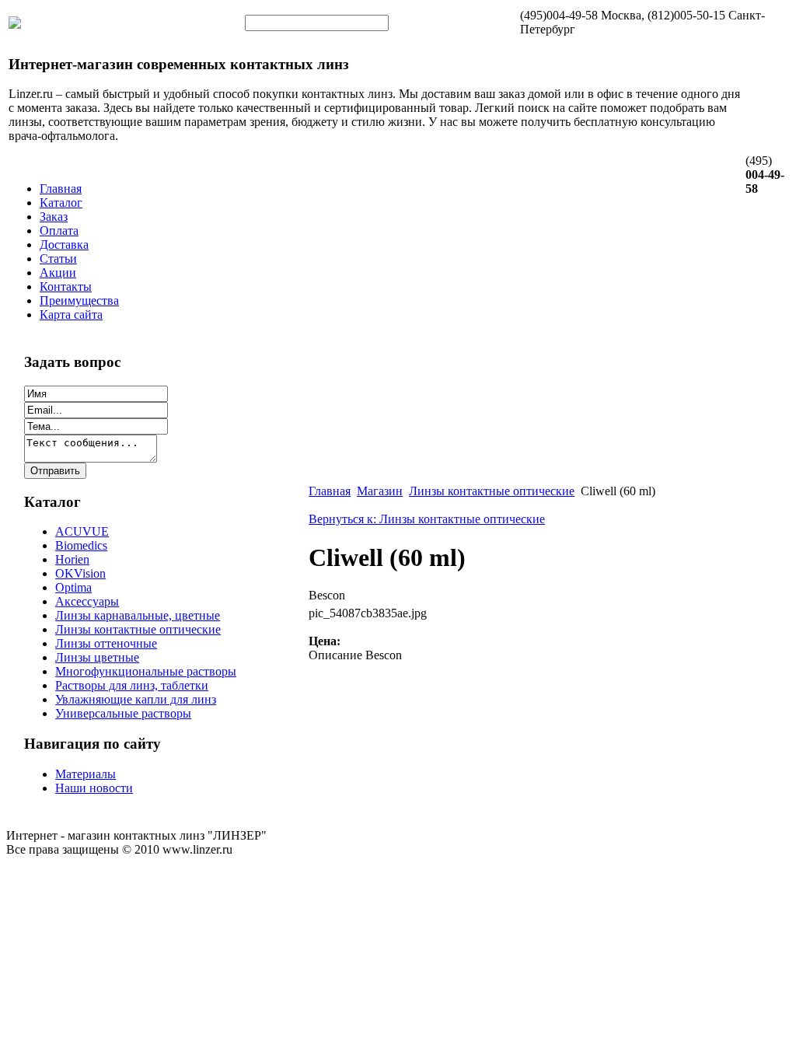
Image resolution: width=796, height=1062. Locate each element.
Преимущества (79, 300)
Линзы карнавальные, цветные (137, 615)
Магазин (380, 491)
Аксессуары (87, 601)
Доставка (64, 244)
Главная (61, 188)
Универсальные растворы (123, 713)
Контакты (66, 286)
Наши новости (94, 788)
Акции (58, 272)
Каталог (61, 202)
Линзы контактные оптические (138, 629)
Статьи (58, 258)
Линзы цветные (97, 657)
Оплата (59, 230)
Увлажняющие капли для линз (135, 699)
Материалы (85, 774)
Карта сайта (71, 314)
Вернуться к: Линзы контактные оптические (427, 519)
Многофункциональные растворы (145, 671)
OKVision (80, 573)
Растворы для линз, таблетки (131, 685)
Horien (72, 559)
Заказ (54, 216)
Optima (73, 587)
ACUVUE (82, 531)
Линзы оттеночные (106, 643)
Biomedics (81, 545)
